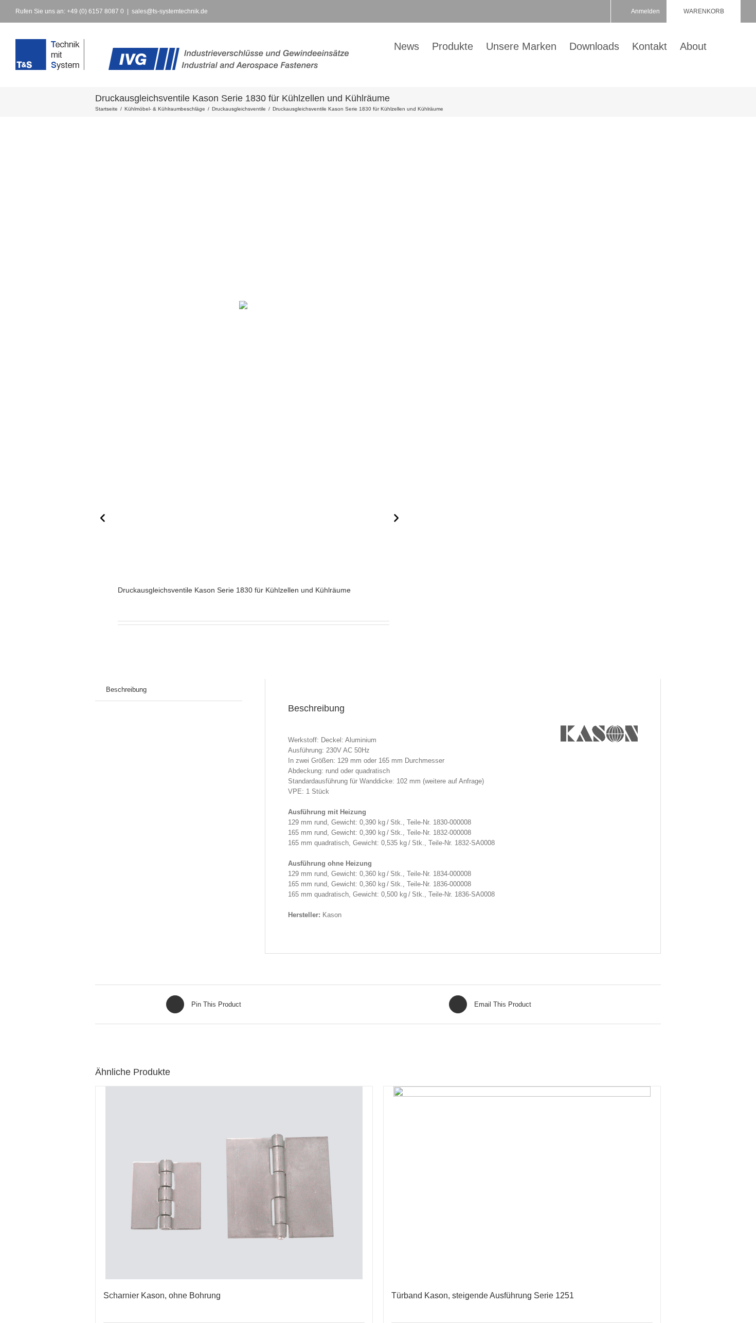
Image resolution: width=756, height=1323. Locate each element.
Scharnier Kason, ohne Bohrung (162, 1295)
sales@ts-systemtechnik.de (170, 11)
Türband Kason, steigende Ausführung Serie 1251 (482, 1295)
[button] (723, 45)
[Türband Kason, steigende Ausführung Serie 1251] (522, 1182)
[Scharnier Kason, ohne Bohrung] (234, 1182)
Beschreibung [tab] (126, 689)
